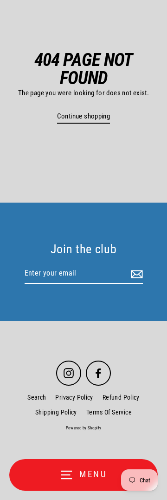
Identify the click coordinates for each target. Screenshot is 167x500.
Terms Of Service (109, 412)
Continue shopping (83, 116)
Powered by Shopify (84, 428)
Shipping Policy (56, 412)
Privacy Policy (74, 397)
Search (36, 397)
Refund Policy (121, 397)
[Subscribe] (135, 273)
